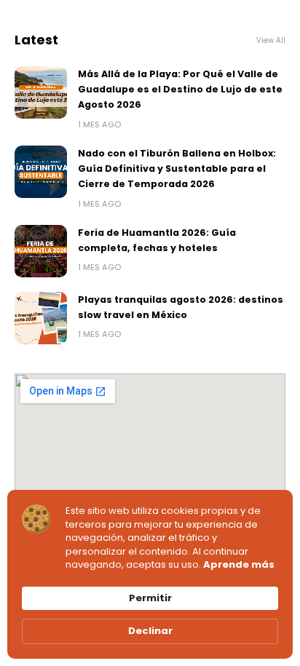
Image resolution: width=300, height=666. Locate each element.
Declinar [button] (150, 631)
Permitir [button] (150, 598)
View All (270, 40)
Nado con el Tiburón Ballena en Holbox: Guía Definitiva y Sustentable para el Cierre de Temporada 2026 (177, 169)
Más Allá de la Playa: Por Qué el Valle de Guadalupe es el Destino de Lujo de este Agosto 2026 (180, 89)
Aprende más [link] (239, 564)
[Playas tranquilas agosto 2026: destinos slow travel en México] (41, 318)
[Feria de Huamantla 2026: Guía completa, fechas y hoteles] (41, 251)
